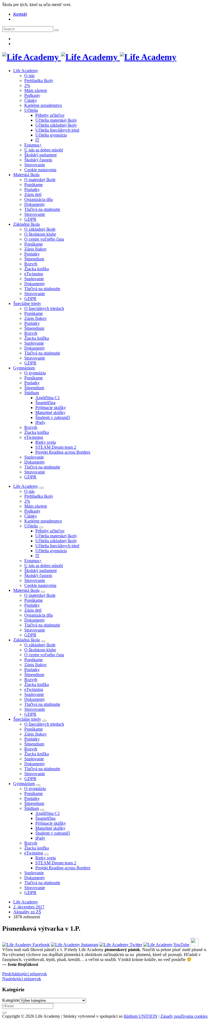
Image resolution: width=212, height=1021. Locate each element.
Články (30, 100)
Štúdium (31, 392)
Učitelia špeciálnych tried (57, 130)
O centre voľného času (44, 239)
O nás (29, 75)
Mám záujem (35, 90)
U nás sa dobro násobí (43, 150)
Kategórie (10, 1000)
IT (37, 140)
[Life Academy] (89, 57)
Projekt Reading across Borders (62, 452)
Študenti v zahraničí (52, 417)
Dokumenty (34, 204)
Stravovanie (34, 164)
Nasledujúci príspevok (21, 978)
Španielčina (45, 402)
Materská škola (26, 174)
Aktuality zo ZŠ (27, 912)
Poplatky (32, 189)
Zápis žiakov (35, 249)
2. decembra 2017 (28, 907)
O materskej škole (39, 179)
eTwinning (33, 273)
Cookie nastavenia (40, 169)
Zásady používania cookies (184, 1016)
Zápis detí (32, 194)
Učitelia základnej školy (56, 125)
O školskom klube (40, 234)
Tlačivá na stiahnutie (42, 209)
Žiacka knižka (36, 268)
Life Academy (25, 70)
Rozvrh (30, 264)
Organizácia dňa (38, 199)
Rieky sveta (45, 442)
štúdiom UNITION (140, 1016)
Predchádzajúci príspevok (24, 973)
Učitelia (31, 110)
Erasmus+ (33, 145)
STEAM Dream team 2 (55, 447)
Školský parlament (40, 155)
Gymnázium (24, 368)
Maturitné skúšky (50, 412)
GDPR (30, 219)
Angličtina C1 (47, 397)
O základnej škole (39, 229)
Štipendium (34, 259)
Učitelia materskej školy (56, 120)
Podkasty (32, 95)
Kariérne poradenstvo (43, 105)
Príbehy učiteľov (50, 115)
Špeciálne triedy (27, 303)
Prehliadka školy (38, 80)
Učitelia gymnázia (51, 135)
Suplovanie (34, 278)
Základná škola (26, 224)
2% (27, 85)
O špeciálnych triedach (44, 308)
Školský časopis (38, 159)
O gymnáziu (35, 373)
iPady (40, 422)
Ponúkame (33, 184)
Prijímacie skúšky (50, 407)
